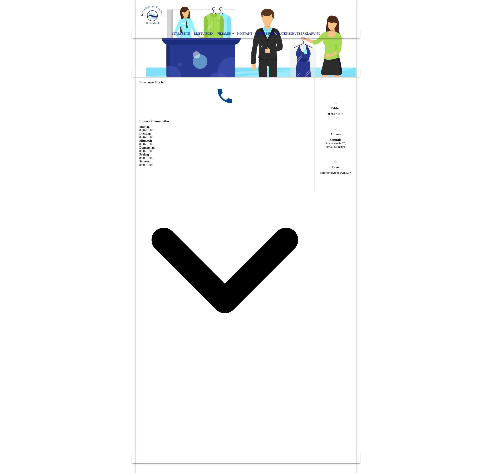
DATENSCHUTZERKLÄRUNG (299, 33)
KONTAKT (244, 33)
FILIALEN (224, 33)
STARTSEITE (181, 33)
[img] (246, 38)
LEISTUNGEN (204, 33)
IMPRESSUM (265, 33)
